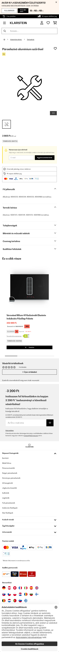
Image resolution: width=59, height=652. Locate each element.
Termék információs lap (14, 336)
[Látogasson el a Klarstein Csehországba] (9, 594)
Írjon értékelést (30, 372)
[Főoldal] (7, 39)
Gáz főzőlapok (7, 513)
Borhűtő (5, 458)
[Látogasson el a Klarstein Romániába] (25, 594)
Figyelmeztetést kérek (44, 157)
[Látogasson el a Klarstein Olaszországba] (25, 588)
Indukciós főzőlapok (10, 508)
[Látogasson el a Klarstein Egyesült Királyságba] (36, 588)
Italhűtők (5, 493)
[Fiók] (41, 23)
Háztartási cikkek (16, 39)
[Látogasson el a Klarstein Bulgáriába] (31, 594)
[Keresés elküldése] (5, 31)
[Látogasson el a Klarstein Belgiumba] (3, 600)
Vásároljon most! (23, 10)
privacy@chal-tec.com (31, 435)
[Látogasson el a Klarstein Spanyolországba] (31, 588)
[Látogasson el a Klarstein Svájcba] (14, 588)
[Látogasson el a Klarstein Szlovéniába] (20, 600)
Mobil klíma (6, 463)
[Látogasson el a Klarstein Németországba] (3, 588)
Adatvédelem (9, 430)
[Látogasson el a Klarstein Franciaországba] (20, 588)
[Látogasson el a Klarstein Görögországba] (25, 600)
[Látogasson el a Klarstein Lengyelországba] (14, 594)
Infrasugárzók (7, 483)
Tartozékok (30, 39)
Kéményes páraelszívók (11, 478)
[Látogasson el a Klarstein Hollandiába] (9, 600)
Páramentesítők (8, 468)
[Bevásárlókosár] (55, 22)
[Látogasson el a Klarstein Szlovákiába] (3, 594)
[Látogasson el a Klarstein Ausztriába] (9, 588)
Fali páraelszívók (8, 503)
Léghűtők (5, 498)
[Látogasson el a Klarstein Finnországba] (36, 594)
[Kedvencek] (48, 22)
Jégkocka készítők (9, 488)
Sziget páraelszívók (9, 473)
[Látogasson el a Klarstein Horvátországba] (20, 594)
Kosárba (31, 347)
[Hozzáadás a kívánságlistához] (55, 48)
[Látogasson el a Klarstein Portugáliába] (14, 600)
